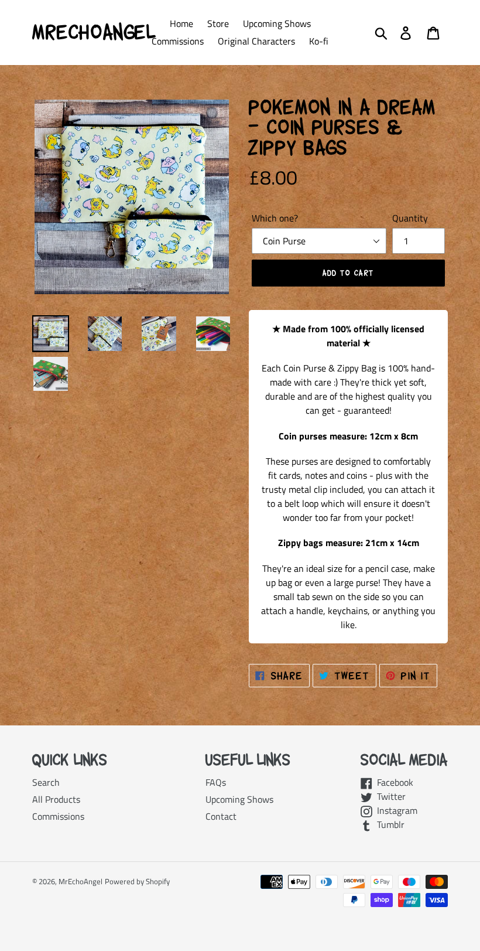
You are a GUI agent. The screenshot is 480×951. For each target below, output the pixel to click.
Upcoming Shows (239, 799)
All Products (56, 799)
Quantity (410, 218)
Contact (220, 816)
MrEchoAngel (93, 32)
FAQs (215, 782)
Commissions (58, 816)
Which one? (275, 218)
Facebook (392, 782)
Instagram (394, 810)
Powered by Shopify (137, 881)
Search (46, 782)
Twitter (389, 796)
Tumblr (388, 824)
